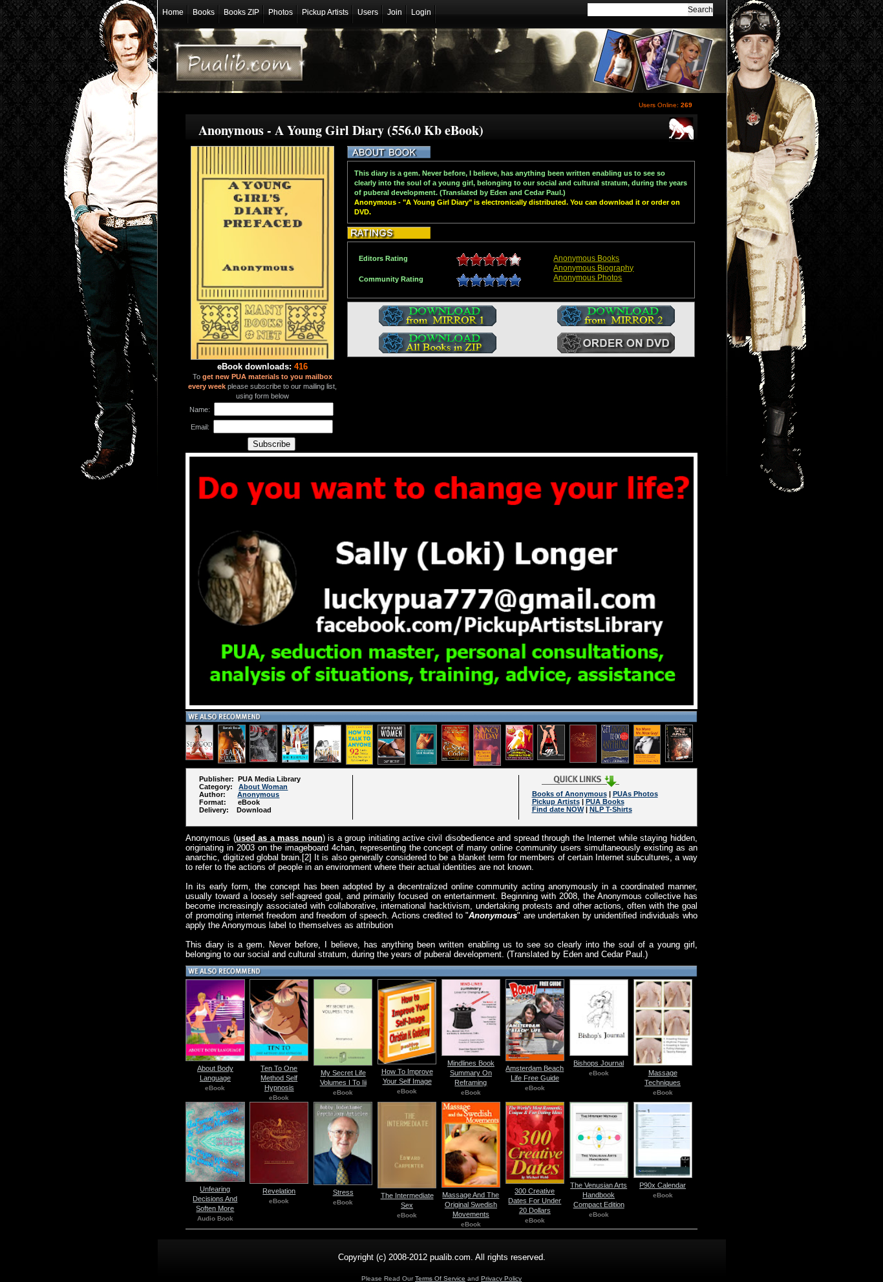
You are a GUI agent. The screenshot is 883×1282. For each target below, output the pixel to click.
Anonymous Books (586, 258)
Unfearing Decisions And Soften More (215, 1198)
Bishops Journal (598, 1063)
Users (367, 12)
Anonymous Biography (593, 268)
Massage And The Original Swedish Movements (470, 1204)
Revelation (278, 1191)
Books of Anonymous (569, 794)
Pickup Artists (325, 12)
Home (173, 12)
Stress (343, 1192)
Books (204, 12)
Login (421, 12)
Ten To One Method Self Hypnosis (279, 1077)
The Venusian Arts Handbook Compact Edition (598, 1194)
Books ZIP (241, 12)
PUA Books (605, 801)
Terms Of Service (440, 1278)
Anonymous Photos (587, 277)
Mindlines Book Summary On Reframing (471, 1072)
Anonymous (258, 794)
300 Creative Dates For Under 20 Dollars (534, 1200)
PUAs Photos (635, 794)
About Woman (263, 787)
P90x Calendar (662, 1185)
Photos (280, 12)
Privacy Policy (501, 1278)
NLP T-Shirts (611, 809)
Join (394, 12)
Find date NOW (558, 809)
